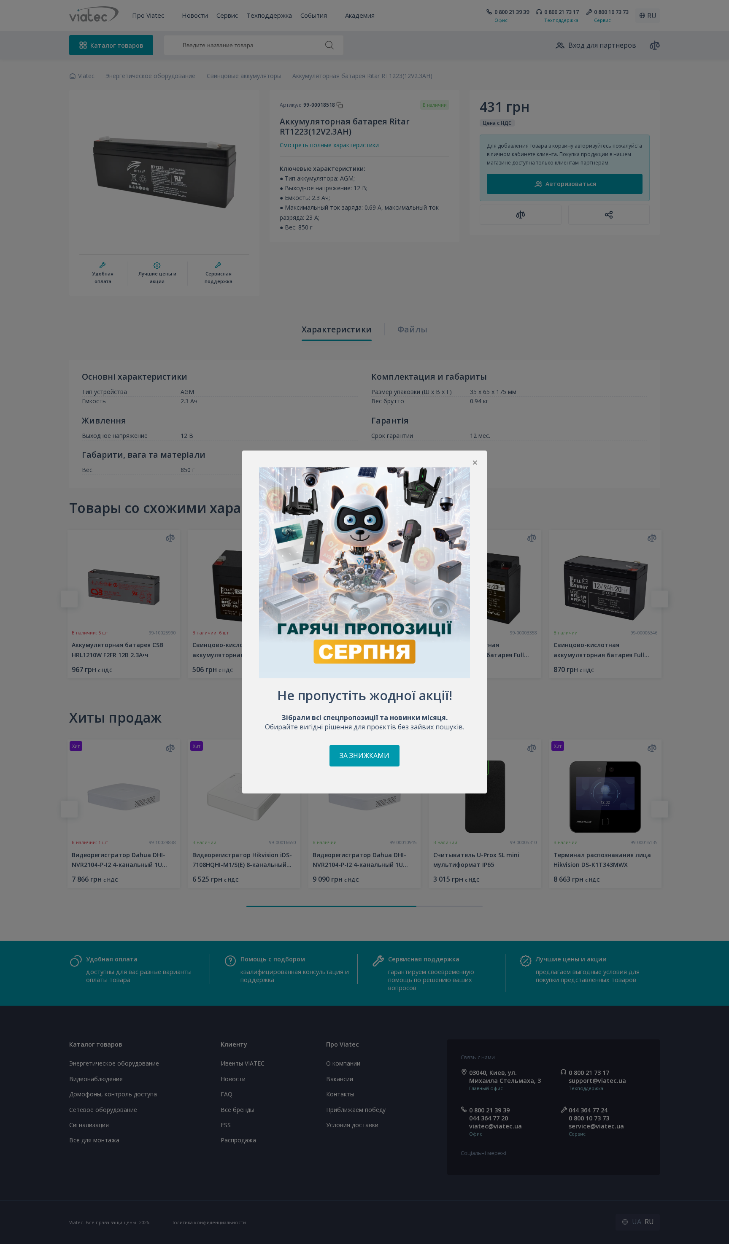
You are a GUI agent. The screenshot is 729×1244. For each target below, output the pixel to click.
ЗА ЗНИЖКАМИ (364, 755)
